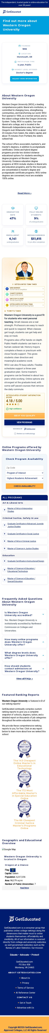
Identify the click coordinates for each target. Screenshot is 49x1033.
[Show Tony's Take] (24, 271)
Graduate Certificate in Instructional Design (25, 561)
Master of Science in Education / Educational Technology (21, 569)
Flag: (7, 870)
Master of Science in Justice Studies (23, 548)
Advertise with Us (25, 1007)
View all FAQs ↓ (24, 678)
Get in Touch (25, 1003)
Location (26, 54)
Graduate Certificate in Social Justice (23, 534)
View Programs (24, 422)
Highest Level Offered (26, 69)
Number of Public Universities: (19, 884)
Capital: (8, 873)
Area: (7, 880)
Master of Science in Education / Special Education (21, 579)
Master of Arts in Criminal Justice (21, 541)
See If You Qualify (24, 415)
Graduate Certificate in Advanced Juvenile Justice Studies (25, 525)
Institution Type (25, 62)
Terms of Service (25, 988)
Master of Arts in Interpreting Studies (19, 509)
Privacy (25, 983)
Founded (26, 46)
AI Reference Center (25, 992)
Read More (24, 888)
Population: (10, 877)
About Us (25, 978)
